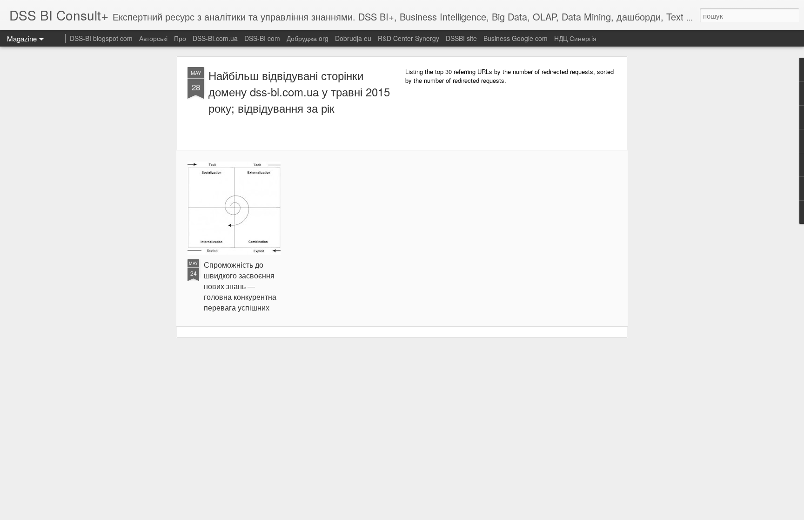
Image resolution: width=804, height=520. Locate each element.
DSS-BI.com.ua (215, 38)
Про (180, 38)
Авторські (153, 38)
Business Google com (515, 38)
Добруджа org (307, 38)
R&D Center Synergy (408, 38)
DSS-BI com (262, 38)
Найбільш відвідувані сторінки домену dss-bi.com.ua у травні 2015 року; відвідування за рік (299, 91)
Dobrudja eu (353, 38)
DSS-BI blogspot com (101, 38)
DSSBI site (461, 38)
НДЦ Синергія (575, 38)
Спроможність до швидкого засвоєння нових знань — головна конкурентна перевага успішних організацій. (240, 291)
